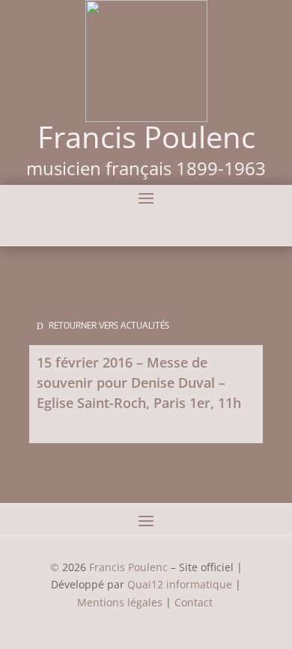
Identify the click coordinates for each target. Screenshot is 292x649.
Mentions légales (119, 602)
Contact (195, 602)
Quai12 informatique (179, 584)
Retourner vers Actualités (109, 325)
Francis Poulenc (128, 567)
